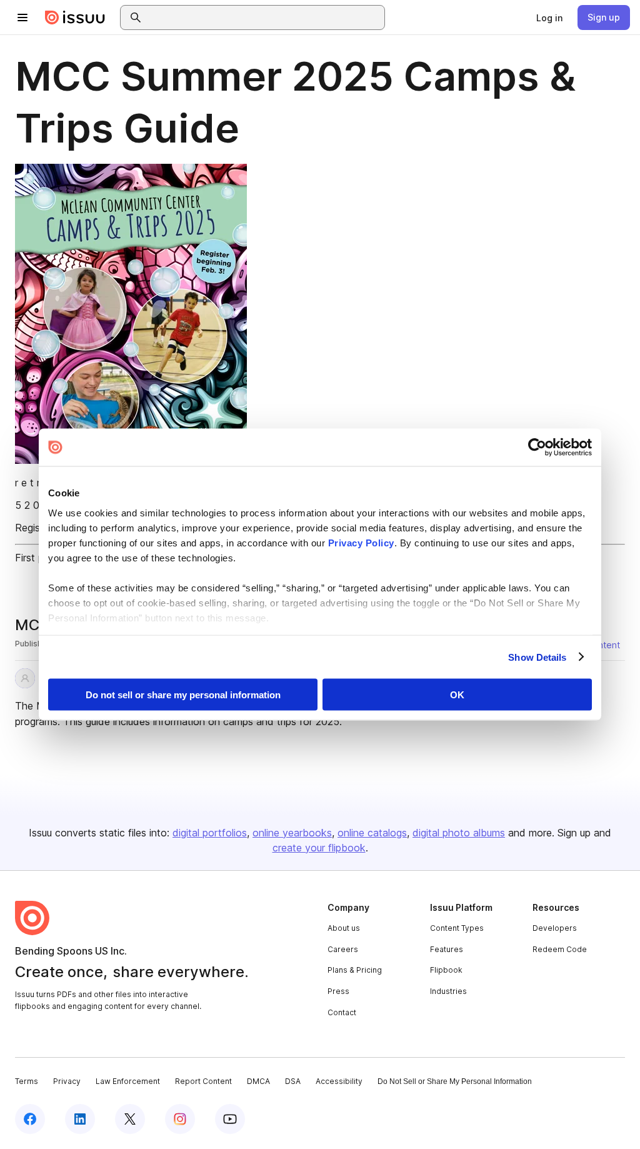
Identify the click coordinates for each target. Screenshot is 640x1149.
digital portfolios (209, 832)
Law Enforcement (128, 1081)
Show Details (537, 656)
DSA (293, 1081)
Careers (343, 949)
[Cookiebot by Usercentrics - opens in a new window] (537, 447)
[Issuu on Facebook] (30, 1119)
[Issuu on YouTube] (230, 1119)
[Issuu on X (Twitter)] (130, 1119)
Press (338, 991)
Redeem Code (559, 949)
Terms (26, 1081)
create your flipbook (319, 847)
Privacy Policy (361, 542)
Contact (342, 1012)
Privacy (67, 1081)
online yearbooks (292, 832)
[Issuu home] (75, 17)
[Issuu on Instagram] (180, 1119)
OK (457, 695)
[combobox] (263, 17)
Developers (554, 928)
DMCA (258, 1081)
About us (344, 928)
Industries (448, 991)
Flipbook (446, 970)
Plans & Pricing (355, 970)
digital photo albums (458, 832)
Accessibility (339, 1081)
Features (446, 949)
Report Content (203, 1081)
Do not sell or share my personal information (183, 695)
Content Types (457, 928)
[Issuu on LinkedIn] (80, 1119)
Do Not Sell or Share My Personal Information (455, 1081)
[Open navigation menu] (22, 17)
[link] (549, 17)
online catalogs (372, 832)
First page (38, 557)
